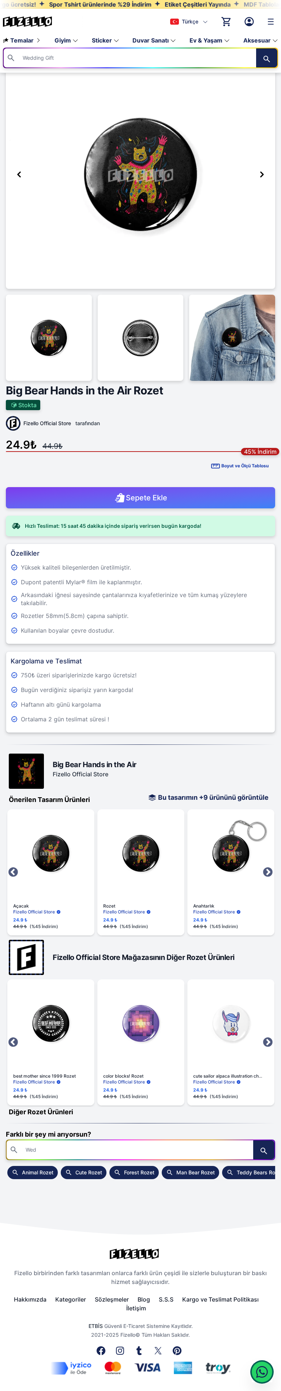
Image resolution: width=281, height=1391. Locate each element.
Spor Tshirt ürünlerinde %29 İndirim (71, 4)
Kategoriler (70, 1299)
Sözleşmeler (112, 1299)
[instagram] (121, 1353)
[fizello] (140, 1254)
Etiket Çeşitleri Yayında (168, 4)
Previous (13, 872)
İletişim (136, 1308)
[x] (159, 1353)
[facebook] (102, 1353)
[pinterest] (178, 1353)
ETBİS (96, 1326)
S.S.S (166, 1299)
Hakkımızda (30, 1299)
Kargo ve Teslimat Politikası (220, 1299)
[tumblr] (140, 1353)
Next (268, 872)
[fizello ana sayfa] (34, 21)
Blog (144, 1299)
